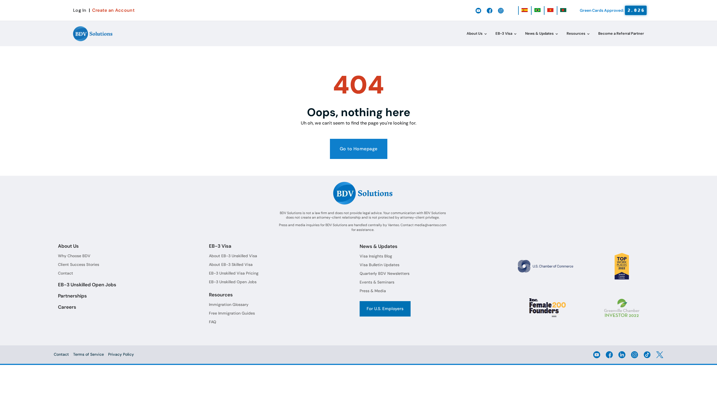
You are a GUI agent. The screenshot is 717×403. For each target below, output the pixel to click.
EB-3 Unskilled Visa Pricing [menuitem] (234, 273)
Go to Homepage (359, 149)
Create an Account (113, 10)
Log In (80, 10)
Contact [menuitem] (65, 273)
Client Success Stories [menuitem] (78, 264)
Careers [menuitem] (67, 307)
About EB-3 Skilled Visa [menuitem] (231, 264)
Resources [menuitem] (576, 33)
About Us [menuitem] (475, 33)
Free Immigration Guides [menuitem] (232, 313)
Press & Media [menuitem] (373, 290)
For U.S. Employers (385, 308)
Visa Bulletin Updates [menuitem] (379, 264)
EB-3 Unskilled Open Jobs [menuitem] (87, 285)
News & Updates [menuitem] (539, 33)
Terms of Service (88, 354)
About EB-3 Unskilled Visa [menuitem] (233, 255)
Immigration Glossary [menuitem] (228, 304)
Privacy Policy (121, 354)
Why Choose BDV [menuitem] (74, 255)
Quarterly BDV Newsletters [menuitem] (384, 273)
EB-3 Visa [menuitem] (503, 33)
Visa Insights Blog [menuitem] (376, 256)
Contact (61, 354)
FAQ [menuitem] (212, 321)
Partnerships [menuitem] (72, 296)
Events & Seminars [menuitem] (377, 282)
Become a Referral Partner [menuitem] (621, 33)
